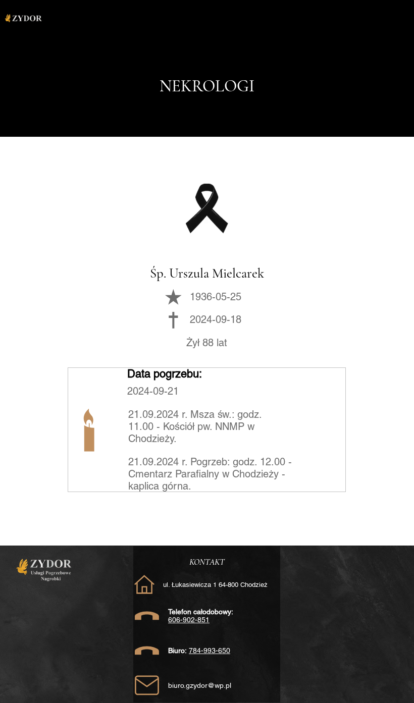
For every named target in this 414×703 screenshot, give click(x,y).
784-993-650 (209, 650)
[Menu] (226, 19)
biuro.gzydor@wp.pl (199, 685)
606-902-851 (189, 620)
